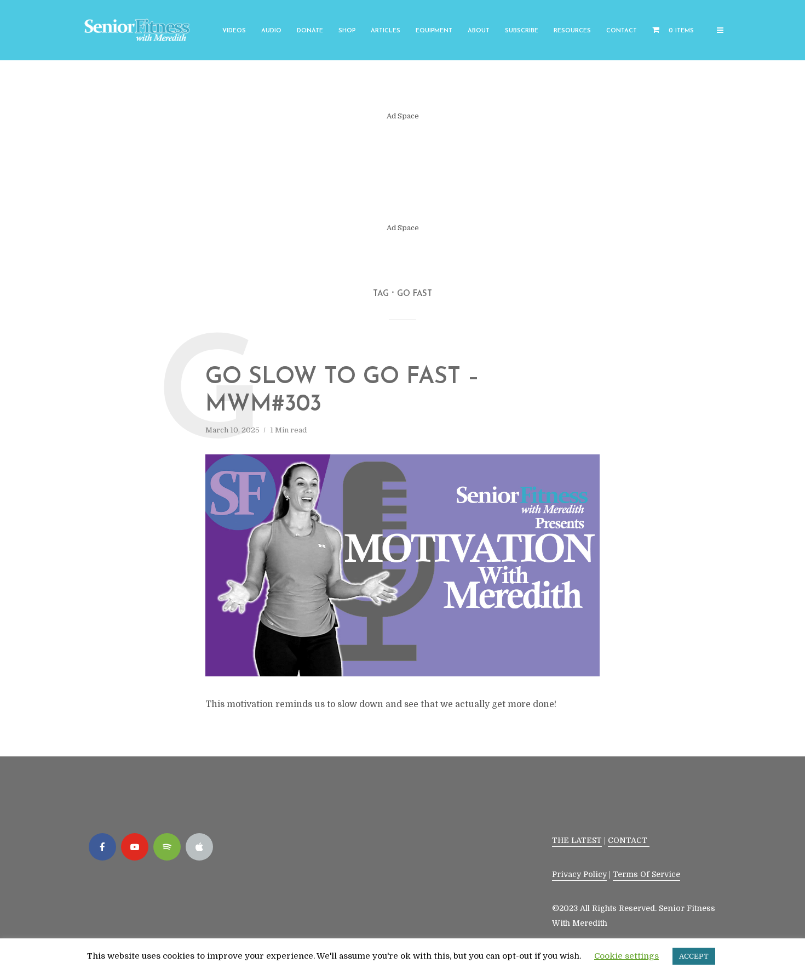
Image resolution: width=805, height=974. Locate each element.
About (479, 31)
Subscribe (521, 31)
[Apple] (199, 847)
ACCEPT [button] (694, 956)
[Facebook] (102, 847)
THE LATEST (577, 840)
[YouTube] (134, 847)
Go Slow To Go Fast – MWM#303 (342, 391)
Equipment (434, 31)
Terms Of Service (646, 874)
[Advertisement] (402, 172)
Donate (310, 31)
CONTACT (628, 840)
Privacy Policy (579, 874)
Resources (572, 31)
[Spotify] (167, 847)
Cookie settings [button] (626, 956)
